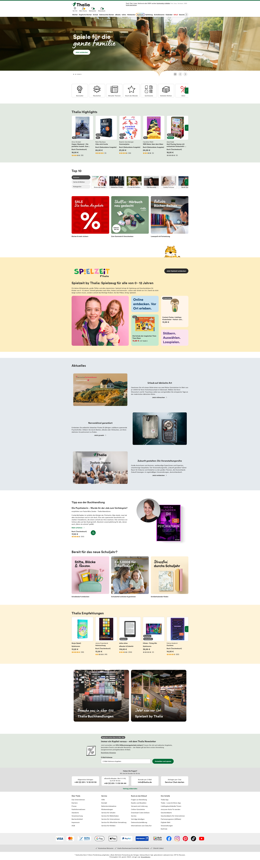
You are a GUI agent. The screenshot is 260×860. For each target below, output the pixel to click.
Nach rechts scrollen (186, 128)
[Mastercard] (70, 839)
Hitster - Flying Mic (154, 637)
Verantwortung (77, 816)
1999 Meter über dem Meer (154, 136)
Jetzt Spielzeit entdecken (176, 271)
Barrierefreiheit (77, 819)
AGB (73, 826)
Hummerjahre (130, 136)
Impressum (76, 822)
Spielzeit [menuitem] (140, 14)
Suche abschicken (131, 5)
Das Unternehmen (78, 800)
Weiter (186, 15)
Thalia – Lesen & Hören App (171, 803)
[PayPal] (126, 839)
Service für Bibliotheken (110, 816)
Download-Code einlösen (140, 813)
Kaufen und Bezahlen (138, 803)
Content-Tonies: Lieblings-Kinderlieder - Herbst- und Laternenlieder (174, 311)
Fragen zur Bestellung (139, 800)
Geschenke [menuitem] (183, 14)
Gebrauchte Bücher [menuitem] (106, 14)
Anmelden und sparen (163, 761)
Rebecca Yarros (99, 182)
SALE (183, 90)
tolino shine (130, 637)
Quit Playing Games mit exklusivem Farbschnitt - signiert (177, 136)
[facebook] (169, 839)
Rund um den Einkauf (139, 796)
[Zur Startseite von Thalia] (82, 4)
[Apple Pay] (113, 839)
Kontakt (104, 803)
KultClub (164, 829)
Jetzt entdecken (130, 47)
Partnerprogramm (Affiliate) (171, 819)
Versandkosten (145, 857)
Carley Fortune (168, 182)
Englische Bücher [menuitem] (85, 14)
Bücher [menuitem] (75, 14)
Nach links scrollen (73, 128)
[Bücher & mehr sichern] (90, 217)
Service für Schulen (108, 813)
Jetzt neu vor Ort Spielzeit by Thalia (158, 696)
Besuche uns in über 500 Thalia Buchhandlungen (101, 696)
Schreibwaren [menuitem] (159, 14)
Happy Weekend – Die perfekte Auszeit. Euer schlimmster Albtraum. (82, 136)
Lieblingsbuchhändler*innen (171, 806)
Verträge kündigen (138, 819)
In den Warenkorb (93, 532)
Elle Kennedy (151, 182)
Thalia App (164, 800)
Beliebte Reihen (166, 90)
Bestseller (80, 90)
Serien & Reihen (79, 182)
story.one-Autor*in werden (170, 809)
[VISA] (59, 839)
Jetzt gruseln (99, 435)
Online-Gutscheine (138, 809)
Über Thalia (76, 796)
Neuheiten (97, 90)
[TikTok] (193, 839)
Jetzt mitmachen (158, 397)
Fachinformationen (78, 809)
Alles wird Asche (106, 136)
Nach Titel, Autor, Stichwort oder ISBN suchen (141, 3)
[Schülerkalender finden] (169, 577)
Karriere (75, 803)
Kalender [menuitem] (169, 14)
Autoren (76, 177)
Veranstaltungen (167, 826)
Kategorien (77, 186)
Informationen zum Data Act (141, 826)
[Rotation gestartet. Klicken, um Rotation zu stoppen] (175, 74)
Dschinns (177, 637)
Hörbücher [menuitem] (131, 14)
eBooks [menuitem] (118, 14)
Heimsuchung (106, 637)
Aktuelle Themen (114, 90)
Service (104, 796)
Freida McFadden (134, 182)
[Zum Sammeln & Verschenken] (130, 217)
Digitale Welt (165, 822)
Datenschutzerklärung (139, 822)
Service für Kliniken (108, 826)
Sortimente (149, 90)
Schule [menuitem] (95, 14)
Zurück (180, 74)
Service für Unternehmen (110, 819)
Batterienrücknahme (108, 806)
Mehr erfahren (77, 528)
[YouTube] (201, 839)
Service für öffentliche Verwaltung (113, 822)
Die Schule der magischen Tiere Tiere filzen (145, 330)
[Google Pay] (99, 839)
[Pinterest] (185, 839)
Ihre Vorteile (165, 796)
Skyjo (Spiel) (82, 637)
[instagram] (177, 839)
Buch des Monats (131, 90)
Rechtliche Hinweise (108, 753)
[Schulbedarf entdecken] (90, 577)
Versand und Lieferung (139, 806)
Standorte (75, 813)
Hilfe (103, 800)
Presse (74, 806)
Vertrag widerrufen (130, 788)
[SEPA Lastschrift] (84, 839)
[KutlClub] (157, 839)
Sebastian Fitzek (117, 182)
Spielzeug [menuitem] (149, 14)
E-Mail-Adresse (106, 757)
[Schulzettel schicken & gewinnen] (130, 577)
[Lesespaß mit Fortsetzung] (169, 217)
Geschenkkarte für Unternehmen (173, 816)
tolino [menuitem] (124, 14)
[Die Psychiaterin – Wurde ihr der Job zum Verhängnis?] (160, 543)
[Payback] (142, 839)
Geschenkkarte (166, 813)
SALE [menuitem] (176, 14)
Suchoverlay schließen (163, 3)
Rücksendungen (107, 809)
